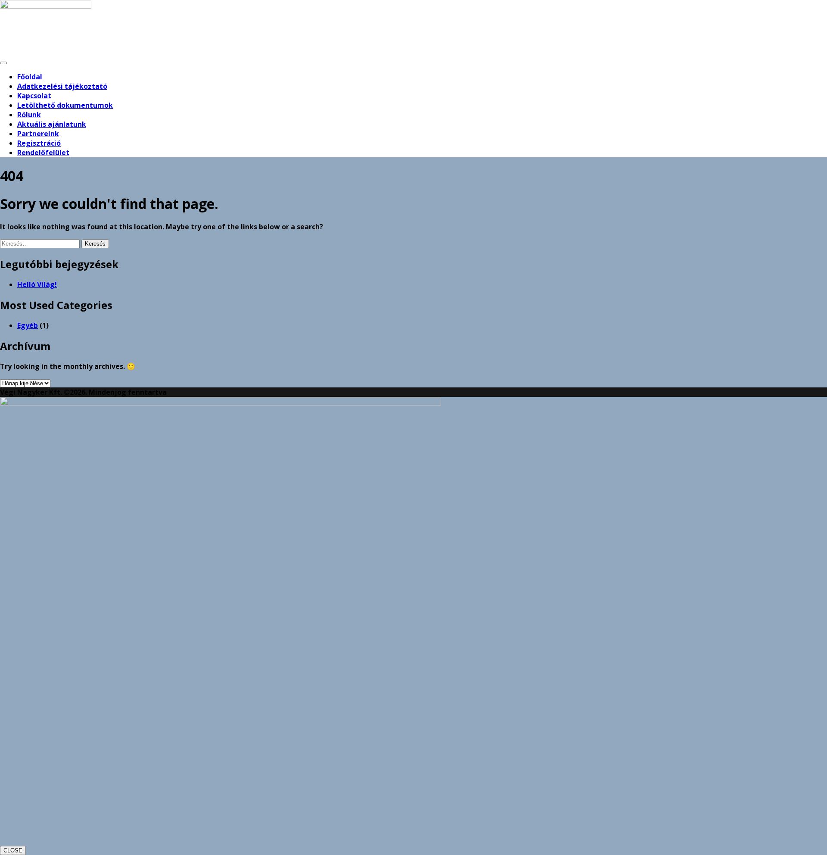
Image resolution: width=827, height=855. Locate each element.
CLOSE (12, 850)
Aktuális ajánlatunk (51, 124)
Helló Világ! (37, 284)
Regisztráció (39, 143)
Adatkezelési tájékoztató (62, 86)
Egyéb (27, 325)
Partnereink (38, 133)
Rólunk (29, 114)
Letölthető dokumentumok (65, 105)
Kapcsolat (34, 95)
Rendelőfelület (43, 152)
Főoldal (29, 76)
